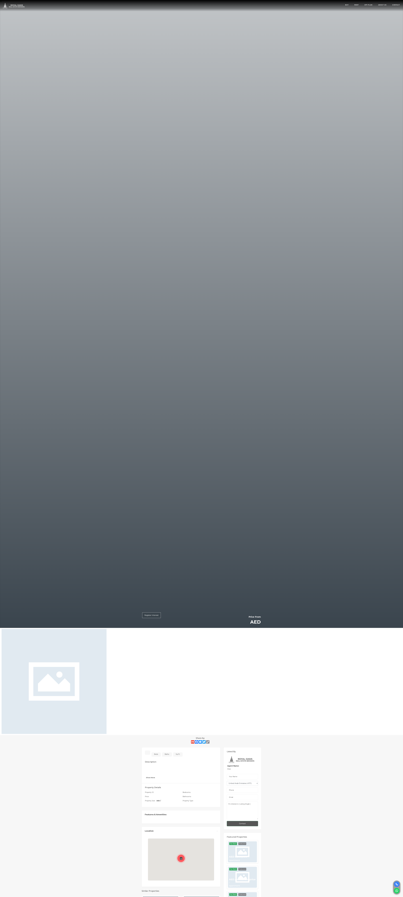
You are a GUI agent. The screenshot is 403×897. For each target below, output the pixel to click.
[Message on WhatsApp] (397, 891)
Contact (242, 824)
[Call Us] (397, 884)
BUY (347, 5)
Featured (242, 844)
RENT (356, 5)
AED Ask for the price (242, 880)
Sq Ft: (178, 754)
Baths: (167, 754)
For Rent (233, 844)
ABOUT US (382, 5)
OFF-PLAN (368, 5)
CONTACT (396, 5)
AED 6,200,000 (239, 856)
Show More (150, 778)
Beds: (156, 754)
